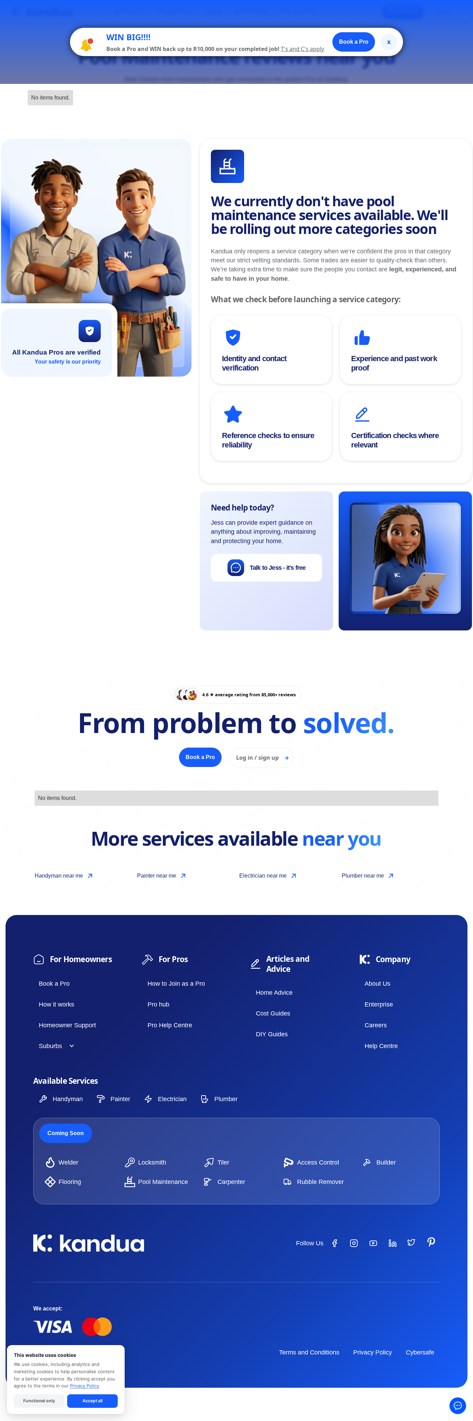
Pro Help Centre (170, 1025)
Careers (376, 1025)
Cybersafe (420, 1352)
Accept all (92, 1400)
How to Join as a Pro (176, 983)
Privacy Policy (372, 1352)
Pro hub (158, 1004)
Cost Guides (273, 1013)
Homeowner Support (67, 1025)
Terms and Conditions (309, 1352)
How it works (56, 1004)
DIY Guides (272, 1034)
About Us (377, 983)
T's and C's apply (302, 49)
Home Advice (274, 992)
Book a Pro (54, 983)
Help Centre (381, 1046)
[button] (54, 1046)
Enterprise (379, 1004)
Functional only (39, 1400)
